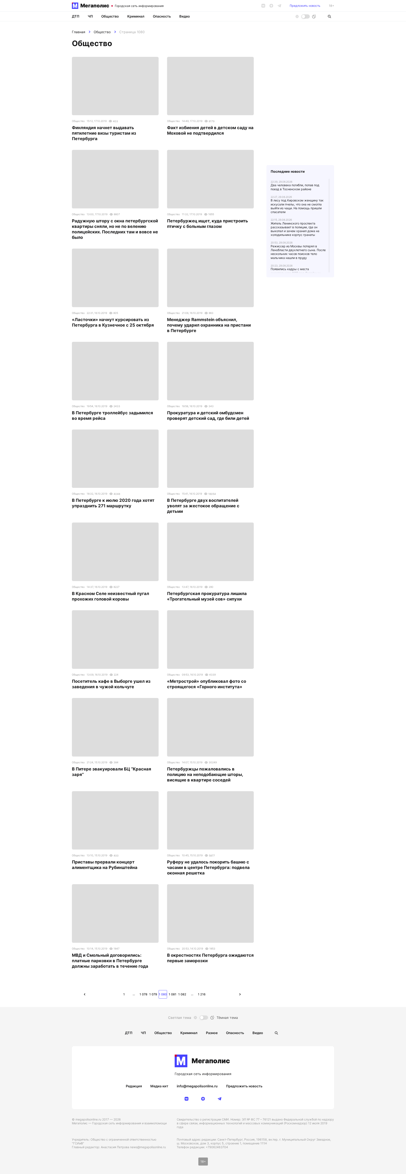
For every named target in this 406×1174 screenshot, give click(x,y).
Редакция (134, 1086)
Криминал (135, 16)
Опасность (162, 16)
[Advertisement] (300, 371)
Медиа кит (159, 1086)
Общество (102, 32)
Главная (78, 32)
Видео (184, 16)
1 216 (202, 994)
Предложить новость (305, 5)
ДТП (75, 16)
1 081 (172, 994)
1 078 (143, 994)
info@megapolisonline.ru (197, 1086)
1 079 (153, 994)
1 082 (182, 994)
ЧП (90, 16)
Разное (212, 1033)
